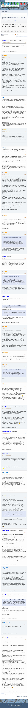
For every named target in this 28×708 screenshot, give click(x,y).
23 (12, 34)
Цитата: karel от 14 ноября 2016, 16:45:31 (12, 276)
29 (20, 34)
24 (13, 34)
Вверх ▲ (21, 704)
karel (4, 256)
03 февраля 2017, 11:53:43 (6, 455)
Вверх (2, 694)
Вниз (2, 34)
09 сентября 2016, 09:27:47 (7, 42)
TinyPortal (6, 704)
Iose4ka (5, 55)
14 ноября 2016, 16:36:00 (6, 217)
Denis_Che (5, 453)
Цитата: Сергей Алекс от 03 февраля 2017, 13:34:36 (14, 599)
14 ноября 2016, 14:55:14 (6, 174)
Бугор (4, 98)
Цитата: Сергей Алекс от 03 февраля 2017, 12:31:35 (14, 512)
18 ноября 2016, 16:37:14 (6, 354)
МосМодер (14, 20)
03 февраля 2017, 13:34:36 (6, 569)
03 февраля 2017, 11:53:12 (6, 433)
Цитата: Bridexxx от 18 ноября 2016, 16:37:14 (12, 369)
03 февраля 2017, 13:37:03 (6, 596)
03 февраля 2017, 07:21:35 (6, 408)
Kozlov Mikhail (7, 431)
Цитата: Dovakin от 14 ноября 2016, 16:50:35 (12, 305)
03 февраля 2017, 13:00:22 (6, 532)
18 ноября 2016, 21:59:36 (6, 366)
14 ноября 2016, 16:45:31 (6, 258)
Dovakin (5, 172)
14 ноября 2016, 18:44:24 (6, 302)
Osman (5, 384)
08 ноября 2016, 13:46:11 (6, 103)
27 (18, 34)
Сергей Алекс (5, 436)
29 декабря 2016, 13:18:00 (6, 385)
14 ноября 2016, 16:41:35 (6, 234)
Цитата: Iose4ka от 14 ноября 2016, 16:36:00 (12, 237)
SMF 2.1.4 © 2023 (11, 705)
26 (17, 34)
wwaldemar (6, 296)
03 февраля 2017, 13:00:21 (6, 496)
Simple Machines (17, 705)
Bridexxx (5, 352)
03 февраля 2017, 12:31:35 (6, 474)
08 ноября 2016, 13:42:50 (6, 57)
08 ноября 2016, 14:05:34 (6, 131)
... (11, 34)
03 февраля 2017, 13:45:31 (6, 624)
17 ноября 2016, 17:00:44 (6, 328)
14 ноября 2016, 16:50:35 (6, 273)
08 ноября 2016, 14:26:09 (6, 153)
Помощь (10, 704)
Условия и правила (16, 704)
